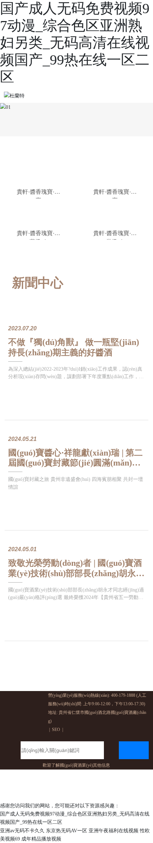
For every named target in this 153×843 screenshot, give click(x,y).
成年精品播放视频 (41, 839)
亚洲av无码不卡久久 (22, 830)
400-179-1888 (123, 695)
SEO (56, 729)
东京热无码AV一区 (66, 830)
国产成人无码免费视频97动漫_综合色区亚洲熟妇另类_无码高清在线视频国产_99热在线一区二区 (74, 42)
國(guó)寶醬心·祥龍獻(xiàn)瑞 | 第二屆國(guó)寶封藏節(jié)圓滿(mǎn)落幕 (75, 463)
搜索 (134, 748)
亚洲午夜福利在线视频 (113, 830)
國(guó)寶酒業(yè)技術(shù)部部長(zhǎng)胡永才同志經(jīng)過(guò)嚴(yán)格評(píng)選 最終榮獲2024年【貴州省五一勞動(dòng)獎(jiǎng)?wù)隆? (76, 597)
